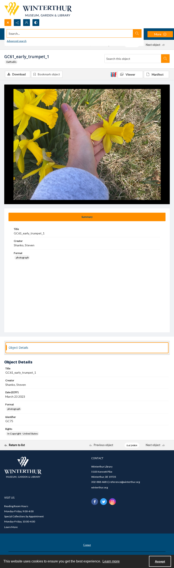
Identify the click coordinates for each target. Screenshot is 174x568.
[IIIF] (113, 74)
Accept (160, 561)
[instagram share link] (112, 501)
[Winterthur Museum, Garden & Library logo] (38, 9)
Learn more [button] (111, 561)
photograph (22, 257)
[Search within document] (165, 58)
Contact (87, 545)
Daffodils (11, 61)
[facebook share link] (94, 501)
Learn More (11, 527)
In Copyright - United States (22, 433)
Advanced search (17, 41)
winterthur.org (99, 487)
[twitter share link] (103, 501)
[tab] (87, 217)
